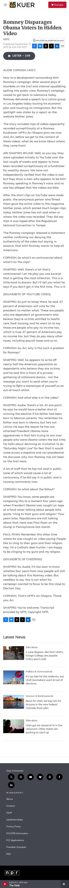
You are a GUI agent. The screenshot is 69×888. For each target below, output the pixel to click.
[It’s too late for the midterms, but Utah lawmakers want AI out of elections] (13, 677)
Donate (58, 4)
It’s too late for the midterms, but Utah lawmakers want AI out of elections (45, 680)
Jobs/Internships (14, 819)
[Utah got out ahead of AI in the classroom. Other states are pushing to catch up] (13, 726)
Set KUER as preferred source (49, 40)
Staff (9, 813)
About (9, 799)
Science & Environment (39, 696)
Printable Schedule (16, 847)
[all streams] (64, 884)
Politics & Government (39, 671)
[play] (5, 884)
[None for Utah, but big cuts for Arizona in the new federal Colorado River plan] (13, 702)
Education (31, 647)
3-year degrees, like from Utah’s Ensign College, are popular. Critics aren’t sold (44, 655)
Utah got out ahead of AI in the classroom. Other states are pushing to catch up (44, 729)
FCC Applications (15, 840)
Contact (10, 806)
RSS (8, 854)
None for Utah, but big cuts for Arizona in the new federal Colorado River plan (43, 704)
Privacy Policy (13, 826)
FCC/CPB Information (17, 833)
